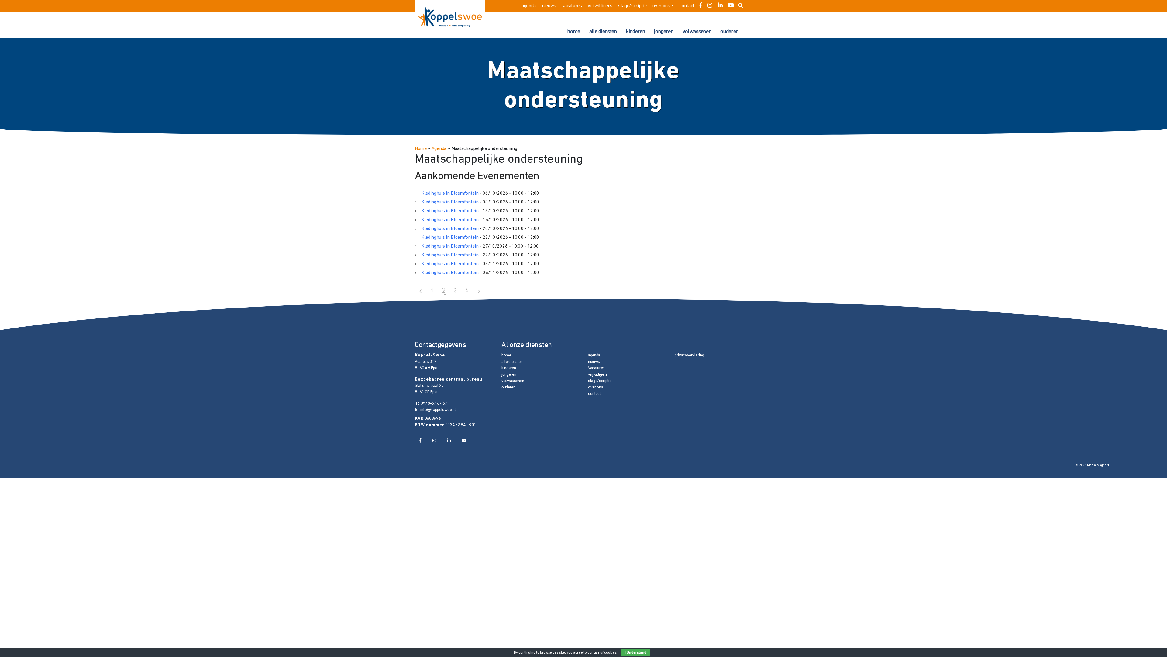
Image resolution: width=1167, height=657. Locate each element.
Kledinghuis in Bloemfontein (449, 193)
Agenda (439, 148)
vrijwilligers (600, 6)
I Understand (635, 653)
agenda (529, 6)
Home (421, 148)
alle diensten (603, 32)
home (573, 32)
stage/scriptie (632, 6)
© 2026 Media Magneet (1092, 465)
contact (687, 6)
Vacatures (572, 6)
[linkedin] (720, 6)
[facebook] (700, 6)
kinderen (635, 32)
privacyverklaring (689, 355)
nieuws (549, 6)
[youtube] (731, 6)
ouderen (729, 32)
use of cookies (605, 653)
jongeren (663, 32)
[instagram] (710, 6)
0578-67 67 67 (434, 403)
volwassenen (697, 32)
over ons (661, 6)
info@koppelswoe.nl (438, 410)
